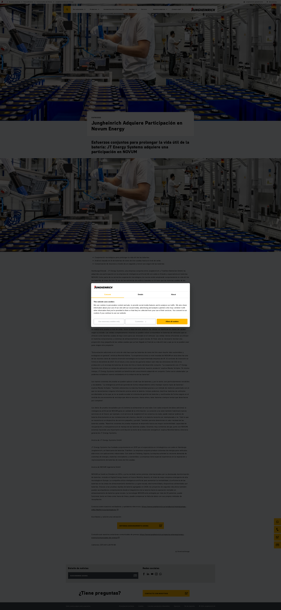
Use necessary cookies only (109, 321)
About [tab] (173, 294)
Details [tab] (140, 294)
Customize (139, 321)
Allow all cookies (172, 321)
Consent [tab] (107, 294)
